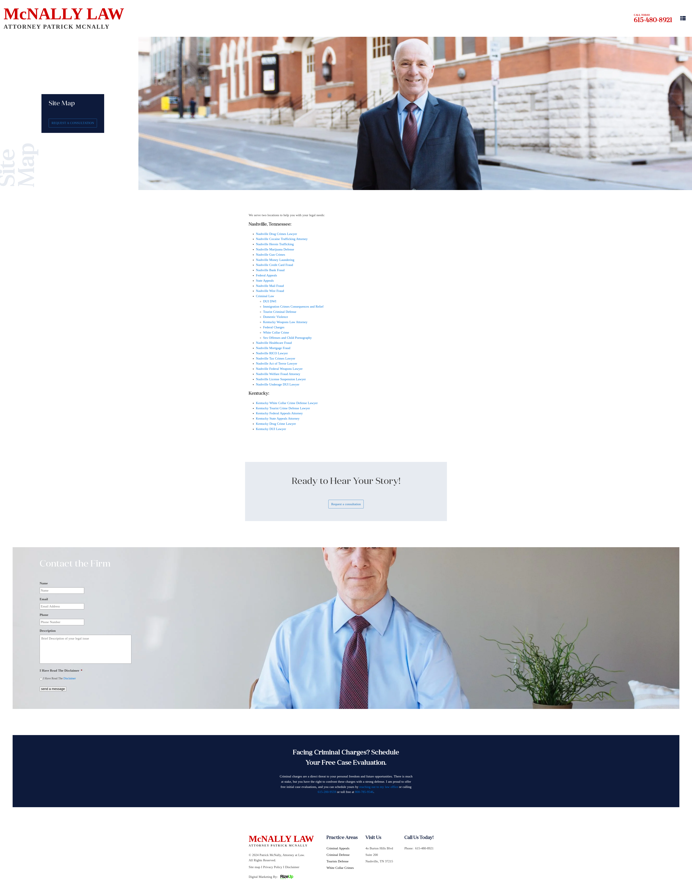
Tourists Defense (338, 861)
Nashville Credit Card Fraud (274, 265)
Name (44, 583)
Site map (254, 867)
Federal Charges (273, 327)
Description (48, 630)
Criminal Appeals (338, 848)
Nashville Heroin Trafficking (275, 244)
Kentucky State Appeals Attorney (278, 418)
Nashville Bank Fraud (270, 270)
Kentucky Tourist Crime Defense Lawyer (283, 408)
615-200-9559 (327, 792)
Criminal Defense (338, 855)
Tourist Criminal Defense (279, 312)
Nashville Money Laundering (275, 260)
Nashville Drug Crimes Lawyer (276, 234)
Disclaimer (69, 678)
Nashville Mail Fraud (270, 286)
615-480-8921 (653, 20)
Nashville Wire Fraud (270, 291)
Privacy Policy (272, 867)
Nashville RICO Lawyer (272, 353)
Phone (44, 615)
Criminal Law (265, 296)
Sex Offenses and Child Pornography (287, 337)
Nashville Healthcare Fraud (274, 343)
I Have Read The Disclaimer (61, 670)
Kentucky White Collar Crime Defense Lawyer (287, 403)
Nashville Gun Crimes (270, 254)
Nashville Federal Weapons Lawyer (279, 369)
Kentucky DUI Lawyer (271, 429)
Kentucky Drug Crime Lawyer (276, 423)
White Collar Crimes (340, 868)
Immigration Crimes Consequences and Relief (293, 306)
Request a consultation (346, 504)
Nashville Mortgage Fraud (273, 348)
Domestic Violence (275, 317)
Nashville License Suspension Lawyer (281, 379)
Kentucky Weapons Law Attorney (285, 322)
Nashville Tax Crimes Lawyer (275, 358)
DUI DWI (269, 301)
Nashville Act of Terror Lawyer (276, 363)
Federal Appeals (266, 275)
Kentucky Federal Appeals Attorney (279, 413)
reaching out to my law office (378, 787)
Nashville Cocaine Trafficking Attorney (282, 239)
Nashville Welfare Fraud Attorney (278, 374)
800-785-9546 (364, 792)
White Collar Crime (276, 332)
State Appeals (265, 280)
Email (44, 599)
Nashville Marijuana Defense (275, 249)
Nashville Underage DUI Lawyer (277, 384)
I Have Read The (59, 678)
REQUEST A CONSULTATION (73, 123)
